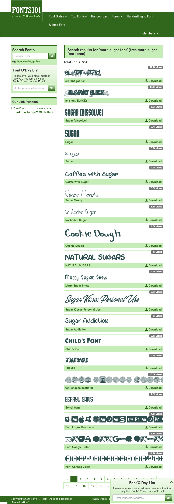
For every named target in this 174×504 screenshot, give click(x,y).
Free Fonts (19, 108)
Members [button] (149, 33)
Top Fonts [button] (78, 16)
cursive (27, 61)
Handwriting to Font (140, 16)
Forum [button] (116, 16)
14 (75, 485)
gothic (36, 61)
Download (155, 81)
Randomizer (99, 16)
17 (100, 485)
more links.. (45, 108)
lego (19, 61)
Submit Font (57, 24)
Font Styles (57, 16)
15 (84, 485)
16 (92, 485)
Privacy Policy (99, 498)
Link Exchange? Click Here (33, 112)
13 (67, 485)
